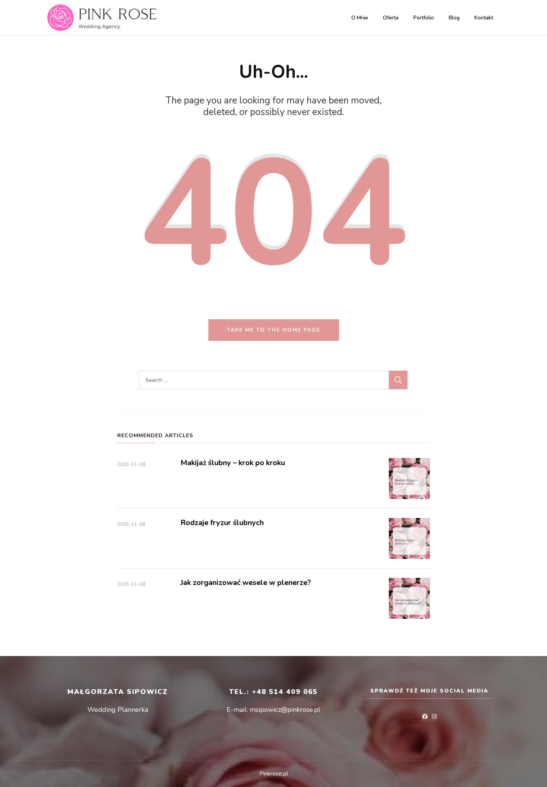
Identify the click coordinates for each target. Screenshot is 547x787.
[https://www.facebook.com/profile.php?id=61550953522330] (425, 717)
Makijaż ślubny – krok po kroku (232, 463)
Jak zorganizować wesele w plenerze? (245, 583)
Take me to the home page (273, 329)
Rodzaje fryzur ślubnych (222, 523)
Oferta (391, 17)
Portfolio (423, 17)
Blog (454, 17)
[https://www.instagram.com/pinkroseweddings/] (434, 717)
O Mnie (359, 17)
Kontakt (483, 17)
